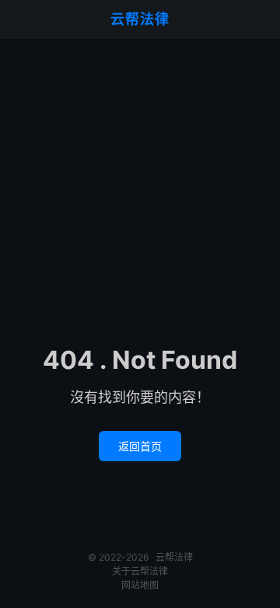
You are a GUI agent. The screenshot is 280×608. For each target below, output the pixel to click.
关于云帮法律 (140, 571)
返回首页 (140, 446)
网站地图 (140, 585)
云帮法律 (140, 19)
